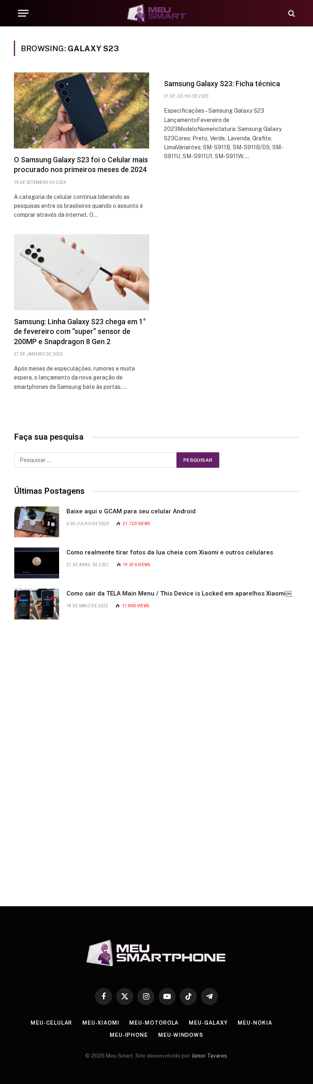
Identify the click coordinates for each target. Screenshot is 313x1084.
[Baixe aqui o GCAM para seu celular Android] (36, 521)
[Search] (291, 13)
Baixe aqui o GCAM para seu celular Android (131, 511)
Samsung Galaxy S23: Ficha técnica (222, 83)
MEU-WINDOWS (180, 1035)
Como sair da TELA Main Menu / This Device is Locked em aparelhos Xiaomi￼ (179, 593)
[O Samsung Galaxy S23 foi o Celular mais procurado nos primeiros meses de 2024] (81, 110)
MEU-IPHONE (129, 1035)
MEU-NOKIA (255, 1023)
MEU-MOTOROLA (154, 1023)
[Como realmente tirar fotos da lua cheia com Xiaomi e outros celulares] (36, 562)
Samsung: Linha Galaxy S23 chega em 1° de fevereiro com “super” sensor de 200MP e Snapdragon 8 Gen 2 (80, 331)
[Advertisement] (157, 760)
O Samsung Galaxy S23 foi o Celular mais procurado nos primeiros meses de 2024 (81, 164)
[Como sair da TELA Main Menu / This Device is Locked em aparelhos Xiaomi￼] (36, 604)
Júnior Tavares (209, 1056)
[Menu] (23, 13)
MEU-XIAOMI (100, 1023)
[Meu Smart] (156, 13)
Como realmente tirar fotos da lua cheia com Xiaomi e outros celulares (169, 552)
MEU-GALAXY (208, 1023)
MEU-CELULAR (51, 1023)
